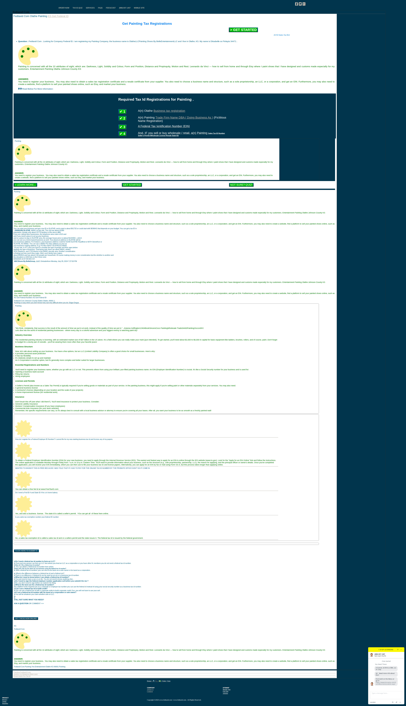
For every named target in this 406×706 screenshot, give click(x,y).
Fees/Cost (111, 8)
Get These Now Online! (26, 618)
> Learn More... (25, 184)
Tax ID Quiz (77, 8)
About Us (150, 689)
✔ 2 (122, 118)
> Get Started (243, 30)
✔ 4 (122, 134)
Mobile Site (139, 8)
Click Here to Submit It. (26, 551)
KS (15, 626)
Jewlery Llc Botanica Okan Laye (26, 674)
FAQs (100, 8)
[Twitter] (300, 3)
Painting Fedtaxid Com (22, 672)
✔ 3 (122, 127)
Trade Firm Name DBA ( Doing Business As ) (184, 117)
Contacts (150, 691)
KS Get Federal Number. (23, 297)
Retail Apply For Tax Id (22, 676)
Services (90, 8)
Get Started (132, 184)
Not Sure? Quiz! (241, 184)
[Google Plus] (303, 3)
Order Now (63, 8)
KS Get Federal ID (58, 16)
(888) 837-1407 (125, 8)
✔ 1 (122, 111)
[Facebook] (296, 3)
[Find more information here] (386, 676)
